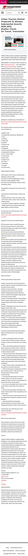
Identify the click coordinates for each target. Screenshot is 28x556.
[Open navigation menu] (2, 12)
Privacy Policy (21, 553)
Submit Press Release (8, 550)
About (7, 547)
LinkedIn (3, 484)
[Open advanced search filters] (22, 12)
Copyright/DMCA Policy (9, 553)
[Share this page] (26, 12)
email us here (4, 476)
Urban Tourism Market (10, 66)
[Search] (19, 12)
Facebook (3, 480)
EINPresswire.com (9, 64)
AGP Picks (3, 2)
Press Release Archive (16, 547)
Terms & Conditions (20, 550)
